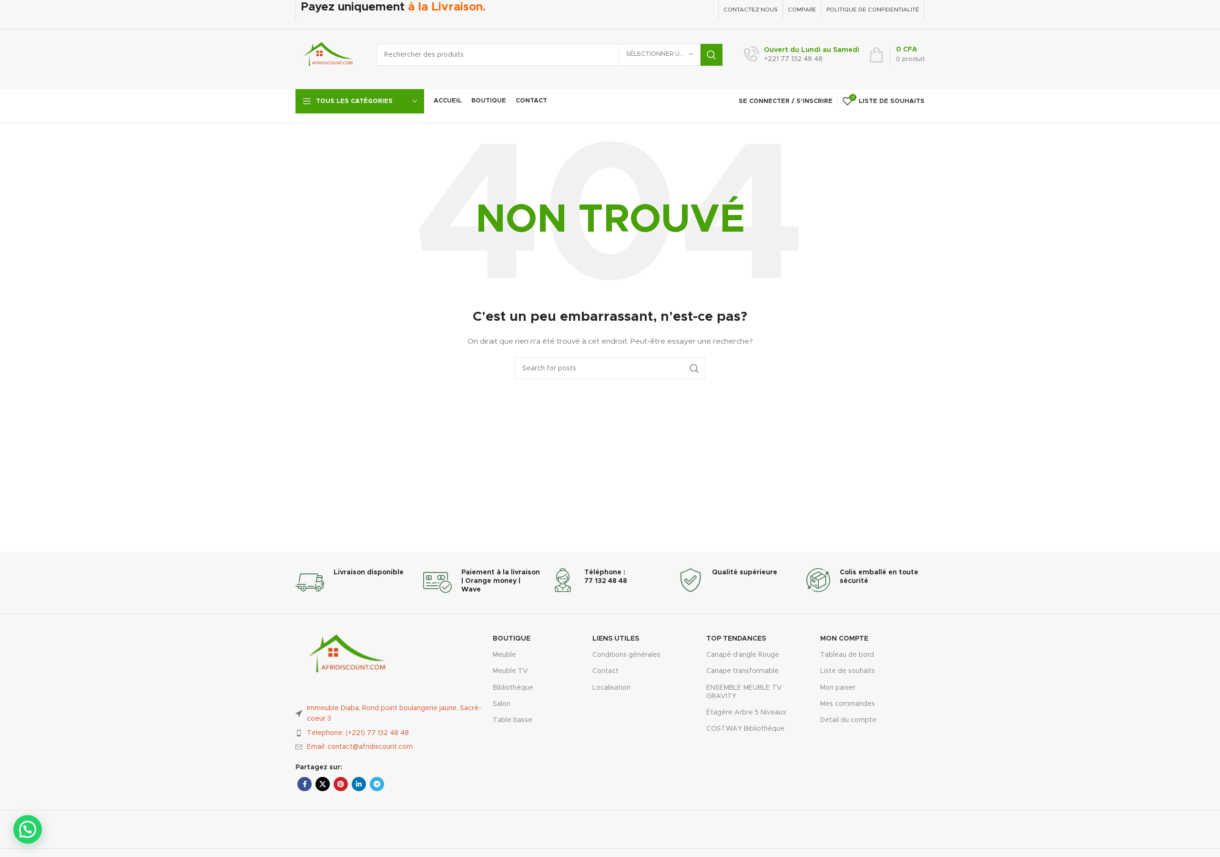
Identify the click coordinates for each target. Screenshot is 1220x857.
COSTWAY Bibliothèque (745, 728)
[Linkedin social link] (359, 784)
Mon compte (844, 638)
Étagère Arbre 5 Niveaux (746, 712)
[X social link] (322, 784)
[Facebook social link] (304, 784)
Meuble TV (510, 671)
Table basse (512, 720)
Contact (605, 671)
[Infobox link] (801, 55)
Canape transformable (742, 671)
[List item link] (389, 733)
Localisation (611, 687)
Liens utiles (615, 638)
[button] (27, 829)
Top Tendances (736, 638)
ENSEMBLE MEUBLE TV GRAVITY (744, 692)
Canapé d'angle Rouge (742, 655)
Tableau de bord (847, 655)
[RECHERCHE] (711, 55)
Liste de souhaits (847, 671)
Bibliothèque (513, 687)
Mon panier (837, 687)
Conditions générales (626, 655)
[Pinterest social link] (341, 784)
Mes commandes (847, 704)
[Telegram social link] (377, 784)
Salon (501, 704)
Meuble (504, 655)
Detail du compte (848, 720)
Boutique (511, 638)
